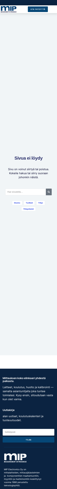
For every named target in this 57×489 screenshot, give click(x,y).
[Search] (49, 192)
